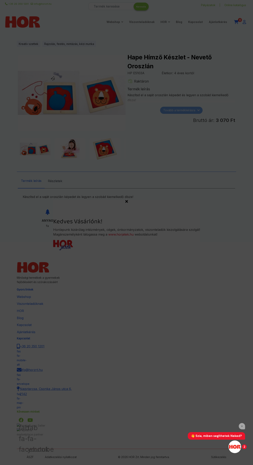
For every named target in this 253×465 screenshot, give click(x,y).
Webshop (113, 22)
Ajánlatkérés (218, 22)
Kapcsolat (195, 22)
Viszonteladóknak (142, 22)
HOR (163, 22)
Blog (179, 22)
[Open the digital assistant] (234, 446)
